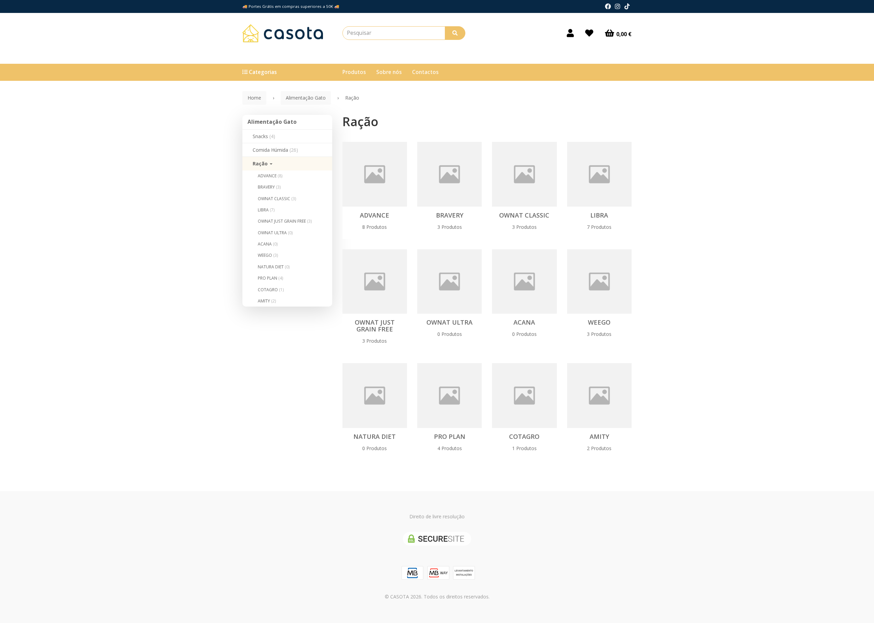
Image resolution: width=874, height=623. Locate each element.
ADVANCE (270, 176)
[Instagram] (617, 6)
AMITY (267, 301)
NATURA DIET (274, 267)
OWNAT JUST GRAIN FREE (285, 221)
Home (254, 97)
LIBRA (266, 210)
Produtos (354, 72)
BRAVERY (269, 187)
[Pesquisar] (455, 33)
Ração (261, 163)
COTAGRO (271, 290)
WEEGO (268, 255)
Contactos (425, 72)
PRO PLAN (270, 278)
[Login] (570, 33)
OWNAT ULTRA (275, 233)
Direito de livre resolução (437, 516)
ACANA (268, 244)
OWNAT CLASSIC (277, 199)
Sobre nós (389, 72)
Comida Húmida (275, 150)
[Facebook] (608, 6)
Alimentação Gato (272, 121)
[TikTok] (627, 6)
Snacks (264, 136)
